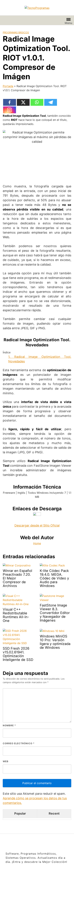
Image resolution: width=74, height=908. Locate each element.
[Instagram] (9, 109)
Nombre (9, 725)
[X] (23, 102)
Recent (54, 813)
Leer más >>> (46, 901)
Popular (20, 813)
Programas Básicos (16, 32)
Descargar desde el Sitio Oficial (37, 525)
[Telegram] (50, 102)
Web (5, 761)
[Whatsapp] (37, 102)
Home (37, 543)
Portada (8, 86)
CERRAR (67, 882)
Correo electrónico (18, 743)
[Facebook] (9, 102)
